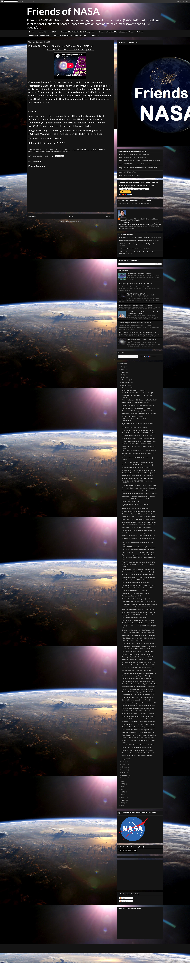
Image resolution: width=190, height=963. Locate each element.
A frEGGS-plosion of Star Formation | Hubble (136, 467)
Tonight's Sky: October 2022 (131, 501)
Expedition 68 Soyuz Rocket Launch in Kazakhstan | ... (139, 719)
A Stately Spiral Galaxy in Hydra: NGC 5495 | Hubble (138, 438)
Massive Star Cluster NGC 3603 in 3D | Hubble (136, 649)
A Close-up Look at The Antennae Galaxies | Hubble (138, 569)
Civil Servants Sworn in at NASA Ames (130, 249)
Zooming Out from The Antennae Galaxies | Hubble (138, 588)
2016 (122, 794)
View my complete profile (126, 228)
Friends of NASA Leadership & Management (77, 32)
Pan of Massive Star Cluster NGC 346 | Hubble (136, 670)
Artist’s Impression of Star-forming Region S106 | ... (138, 402)
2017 (122, 792)
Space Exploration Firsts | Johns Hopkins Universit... (138, 533)
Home (31, 32)
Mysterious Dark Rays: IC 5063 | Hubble (134, 427)
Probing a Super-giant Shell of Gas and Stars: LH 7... (138, 681)
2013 (122, 803)
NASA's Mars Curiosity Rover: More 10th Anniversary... (139, 635)
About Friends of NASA (47, 32)
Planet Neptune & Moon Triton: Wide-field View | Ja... (138, 732)
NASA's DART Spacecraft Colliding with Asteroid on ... (138, 549)
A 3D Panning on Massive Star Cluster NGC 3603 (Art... (139, 662)
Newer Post (32, 216)
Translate (153, 357)
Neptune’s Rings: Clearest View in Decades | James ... (139, 737)
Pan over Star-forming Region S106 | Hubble (136, 408)
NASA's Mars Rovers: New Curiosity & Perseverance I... (139, 604)
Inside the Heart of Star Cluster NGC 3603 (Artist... (138, 659)
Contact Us (95, 35)
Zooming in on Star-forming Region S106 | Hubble (137, 411)
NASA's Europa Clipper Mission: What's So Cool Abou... (139, 470)
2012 (122, 805)
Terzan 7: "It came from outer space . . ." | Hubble (137, 750)
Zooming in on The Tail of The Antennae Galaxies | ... (138, 572)
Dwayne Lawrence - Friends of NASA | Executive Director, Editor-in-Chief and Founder (139, 219)
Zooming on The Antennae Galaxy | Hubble (135, 593)
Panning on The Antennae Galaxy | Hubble (135, 590)
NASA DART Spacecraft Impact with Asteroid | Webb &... (139, 450)
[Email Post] (52, 156)
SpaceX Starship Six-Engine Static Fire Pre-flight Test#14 (136, 305)
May (123, 767)
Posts (123, 898)
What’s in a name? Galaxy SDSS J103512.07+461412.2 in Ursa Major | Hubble (141, 294)
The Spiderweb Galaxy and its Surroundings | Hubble (138, 623)
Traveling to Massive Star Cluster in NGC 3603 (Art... (138, 657)
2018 (122, 789)
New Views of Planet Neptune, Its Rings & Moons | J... (139, 729)
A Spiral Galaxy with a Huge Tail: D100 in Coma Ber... (138, 638)
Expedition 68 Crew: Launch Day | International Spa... (138, 697)
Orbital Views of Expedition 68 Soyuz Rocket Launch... (139, 711)
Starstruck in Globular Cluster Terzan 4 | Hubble (137, 755)
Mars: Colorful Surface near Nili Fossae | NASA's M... (138, 745)
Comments (124, 901)
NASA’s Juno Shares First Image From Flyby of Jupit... (139, 441)
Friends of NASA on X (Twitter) (128, 172)
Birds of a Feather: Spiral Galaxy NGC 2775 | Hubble (138, 433)
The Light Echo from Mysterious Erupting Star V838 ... (139, 620)
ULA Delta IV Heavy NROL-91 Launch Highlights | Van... (139, 485)
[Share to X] (60, 156)
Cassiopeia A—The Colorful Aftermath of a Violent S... (138, 496)
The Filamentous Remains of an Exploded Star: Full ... (139, 491)
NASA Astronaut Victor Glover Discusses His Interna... (138, 641)
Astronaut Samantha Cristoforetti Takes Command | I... (139, 478)
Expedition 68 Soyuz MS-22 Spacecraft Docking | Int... (139, 713)
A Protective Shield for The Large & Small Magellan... (138, 462)
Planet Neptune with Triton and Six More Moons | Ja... (139, 735)
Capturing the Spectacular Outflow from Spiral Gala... (138, 678)
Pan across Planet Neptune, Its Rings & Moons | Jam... (139, 727)
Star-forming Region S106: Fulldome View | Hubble (138, 405)
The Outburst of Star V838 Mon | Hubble (134, 617)
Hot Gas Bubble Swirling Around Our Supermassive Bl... (139, 703)
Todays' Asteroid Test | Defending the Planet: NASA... (138, 562)
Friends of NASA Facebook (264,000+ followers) (133, 154)
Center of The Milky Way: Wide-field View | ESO (137, 700)
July (123, 761)
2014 (122, 800)
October (125, 385)
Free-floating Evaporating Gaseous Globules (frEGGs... (139, 473)
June (124, 764)
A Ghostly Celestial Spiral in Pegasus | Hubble (136, 599)
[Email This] (56, 156)
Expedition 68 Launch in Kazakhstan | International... (138, 643)
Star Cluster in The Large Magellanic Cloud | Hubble (138, 676)
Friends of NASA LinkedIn (39, 35)
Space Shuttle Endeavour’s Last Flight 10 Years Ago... (139, 686)
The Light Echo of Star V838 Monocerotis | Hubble (137, 615)
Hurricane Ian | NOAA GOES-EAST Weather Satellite (138, 516)
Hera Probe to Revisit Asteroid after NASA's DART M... (139, 530)
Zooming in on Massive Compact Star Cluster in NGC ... (139, 665)
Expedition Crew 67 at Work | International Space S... (138, 607)
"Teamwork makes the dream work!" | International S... (139, 601)
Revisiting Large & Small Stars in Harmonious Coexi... (138, 694)
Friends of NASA (63, 11)
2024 (122, 372)
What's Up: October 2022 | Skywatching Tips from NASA (139, 400)
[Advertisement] (140, 875)
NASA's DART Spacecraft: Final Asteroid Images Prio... (139, 535)
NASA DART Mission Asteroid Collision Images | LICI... (139, 511)
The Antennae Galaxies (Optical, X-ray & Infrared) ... (138, 585)
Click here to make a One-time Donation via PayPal (134, 203)
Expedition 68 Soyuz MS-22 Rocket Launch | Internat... (139, 721)
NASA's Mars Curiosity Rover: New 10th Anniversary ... (139, 646)
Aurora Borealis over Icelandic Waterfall (139, 273)
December (125, 380)
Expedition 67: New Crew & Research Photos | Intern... (139, 514)
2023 (122, 375)
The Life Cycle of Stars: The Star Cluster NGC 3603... (138, 651)
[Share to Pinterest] (63, 156)
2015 (122, 797)
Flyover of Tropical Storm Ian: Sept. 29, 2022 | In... (138, 435)
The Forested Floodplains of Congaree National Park (135, 240)
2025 (122, 369)
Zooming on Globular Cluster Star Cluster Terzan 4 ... (138, 753)
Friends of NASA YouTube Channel (129, 175)
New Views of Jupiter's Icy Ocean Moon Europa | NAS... (139, 413)
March (124, 772)
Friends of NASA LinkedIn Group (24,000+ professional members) (139, 160)
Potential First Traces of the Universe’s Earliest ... (137, 443)
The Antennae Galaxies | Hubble (132, 596)
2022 (122, 377)
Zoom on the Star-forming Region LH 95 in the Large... (139, 692)
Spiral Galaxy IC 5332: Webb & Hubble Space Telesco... (139, 522)
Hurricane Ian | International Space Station (135, 508)
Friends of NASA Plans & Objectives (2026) (70, 35)
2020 (122, 784)
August (124, 759)
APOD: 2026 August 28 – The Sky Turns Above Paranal (135, 237)
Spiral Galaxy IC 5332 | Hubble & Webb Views (136, 527)
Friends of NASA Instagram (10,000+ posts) (132, 157)
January (125, 778)
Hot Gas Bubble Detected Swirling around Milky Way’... (139, 705)
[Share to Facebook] (61, 156)
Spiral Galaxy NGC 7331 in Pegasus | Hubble (136, 499)
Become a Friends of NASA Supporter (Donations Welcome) (121, 32)
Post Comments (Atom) (74, 221)
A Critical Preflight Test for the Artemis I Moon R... (137, 654)
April (123, 770)
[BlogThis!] (58, 156)
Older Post (108, 216)
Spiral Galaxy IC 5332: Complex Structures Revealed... (139, 519)
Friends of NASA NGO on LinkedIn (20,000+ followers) (135, 164)
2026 (122, 367)
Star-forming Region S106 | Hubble (133, 416)
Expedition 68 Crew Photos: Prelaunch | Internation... (138, 716)
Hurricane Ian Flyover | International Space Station (138, 552)
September (126, 388)
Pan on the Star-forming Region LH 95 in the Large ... (138, 689)
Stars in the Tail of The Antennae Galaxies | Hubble (138, 574)
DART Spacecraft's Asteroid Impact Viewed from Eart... (139, 525)
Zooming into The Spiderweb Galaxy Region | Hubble (138, 630)
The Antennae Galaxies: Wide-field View (134, 580)
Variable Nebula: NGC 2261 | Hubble (133, 390)
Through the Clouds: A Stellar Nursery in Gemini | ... (138, 465)
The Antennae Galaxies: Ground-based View (136, 582)
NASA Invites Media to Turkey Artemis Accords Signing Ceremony (138, 244)
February (125, 775)
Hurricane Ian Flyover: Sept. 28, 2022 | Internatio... (138, 475)
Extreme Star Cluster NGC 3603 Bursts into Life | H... (138, 668)
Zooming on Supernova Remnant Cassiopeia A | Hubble (139, 493)
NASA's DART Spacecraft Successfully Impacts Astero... (139, 547)
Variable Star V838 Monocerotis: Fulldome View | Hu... (139, 612)
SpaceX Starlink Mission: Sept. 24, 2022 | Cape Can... (139, 609)
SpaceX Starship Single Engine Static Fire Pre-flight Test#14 (137, 332)
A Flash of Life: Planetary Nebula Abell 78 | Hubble (137, 430)
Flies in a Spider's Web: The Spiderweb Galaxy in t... (138, 632)
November (125, 382)
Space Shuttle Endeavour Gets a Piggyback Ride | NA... (139, 684)
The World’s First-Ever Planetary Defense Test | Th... (138, 393)
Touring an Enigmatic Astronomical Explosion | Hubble (139, 708)
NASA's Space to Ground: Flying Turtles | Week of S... (139, 673)
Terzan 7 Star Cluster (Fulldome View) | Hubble (136, 747)
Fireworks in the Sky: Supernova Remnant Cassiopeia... (139, 488)
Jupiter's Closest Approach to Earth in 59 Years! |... (138, 555)
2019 (122, 786)
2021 (122, 781)
